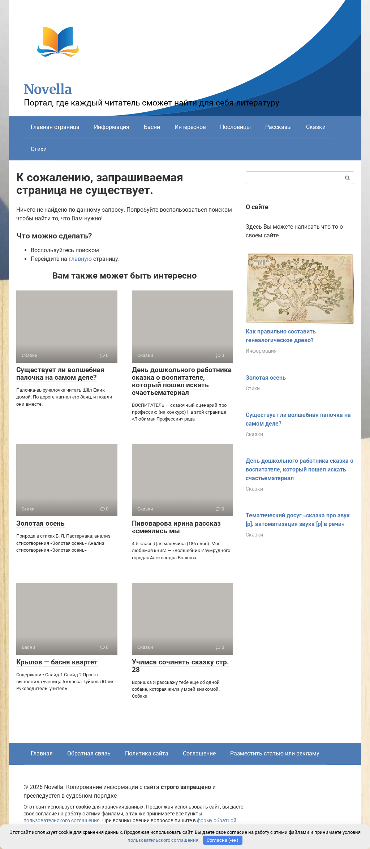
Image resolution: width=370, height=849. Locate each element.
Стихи (39, 149)
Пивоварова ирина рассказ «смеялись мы (176, 527)
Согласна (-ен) (222, 840)
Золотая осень (40, 523)
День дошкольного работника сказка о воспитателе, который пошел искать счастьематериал (182, 381)
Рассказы (278, 127)
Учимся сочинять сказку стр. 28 (180, 666)
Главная (42, 753)
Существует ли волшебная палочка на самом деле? (60, 374)
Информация (111, 127)
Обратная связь (89, 753)
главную (80, 258)
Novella (48, 89)
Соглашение (199, 753)
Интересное (190, 127)
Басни (152, 127)
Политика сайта (146, 753)
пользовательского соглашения (61, 821)
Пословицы (235, 127)
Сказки (316, 127)
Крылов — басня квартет (57, 662)
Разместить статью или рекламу (274, 753)
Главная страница (55, 127)
